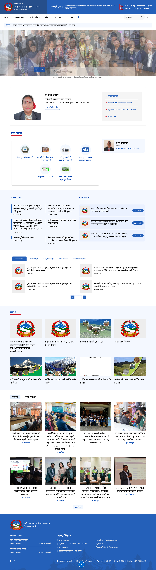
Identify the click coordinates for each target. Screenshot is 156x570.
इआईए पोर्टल (99, 543)
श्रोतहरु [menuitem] (47, 17)
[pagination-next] (84, 297)
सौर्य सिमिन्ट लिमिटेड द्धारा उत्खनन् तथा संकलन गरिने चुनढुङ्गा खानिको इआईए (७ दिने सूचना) (27, 208)
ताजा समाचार (84, 197)
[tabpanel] (78, 281)
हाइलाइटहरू (16, 197)
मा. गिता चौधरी (51, 95)
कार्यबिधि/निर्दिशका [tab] (79, 258)
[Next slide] (42, 69)
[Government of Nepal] (8, 7)
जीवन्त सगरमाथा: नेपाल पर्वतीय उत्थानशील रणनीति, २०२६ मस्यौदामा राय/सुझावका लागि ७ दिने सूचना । (90, 7)
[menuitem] (79, 17)
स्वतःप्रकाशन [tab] (21, 258)
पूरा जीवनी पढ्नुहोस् (52, 107)
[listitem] (25, 153)
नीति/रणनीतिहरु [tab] (49, 258)
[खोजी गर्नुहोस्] (142, 17)
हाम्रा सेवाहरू (16, 133)
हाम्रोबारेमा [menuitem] (7, 17)
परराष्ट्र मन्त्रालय (63, 547)
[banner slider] (78, 53)
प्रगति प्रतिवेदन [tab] (63, 258)
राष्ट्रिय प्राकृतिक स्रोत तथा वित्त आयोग (70, 551)
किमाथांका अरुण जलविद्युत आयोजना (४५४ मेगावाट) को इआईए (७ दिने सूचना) (62, 239)
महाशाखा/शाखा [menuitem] (20, 17)
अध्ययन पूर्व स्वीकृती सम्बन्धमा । (24, 237)
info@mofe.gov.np (85, 561)
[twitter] (14, 561)
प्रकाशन (13, 312)
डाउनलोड (138, 210)
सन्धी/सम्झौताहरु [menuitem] (35, 17)
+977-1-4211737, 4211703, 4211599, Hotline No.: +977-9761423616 (123, 561)
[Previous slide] (36, 69)
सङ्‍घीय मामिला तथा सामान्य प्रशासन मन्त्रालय (73, 543)
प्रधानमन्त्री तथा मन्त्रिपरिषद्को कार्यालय (106, 540)
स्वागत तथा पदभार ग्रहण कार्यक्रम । (86, 72)
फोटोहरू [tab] (15, 397)
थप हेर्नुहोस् (78, 507)
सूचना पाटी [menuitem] (58, 17)
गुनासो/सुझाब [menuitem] (71, 17)
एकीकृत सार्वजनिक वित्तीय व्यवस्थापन (106, 547)
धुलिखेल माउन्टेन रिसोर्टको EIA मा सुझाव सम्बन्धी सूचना (62, 222)
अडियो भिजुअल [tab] (30, 397)
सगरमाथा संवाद (64, 540)
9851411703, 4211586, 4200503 (128, 148)
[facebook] (10, 561)
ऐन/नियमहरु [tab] (34, 258)
